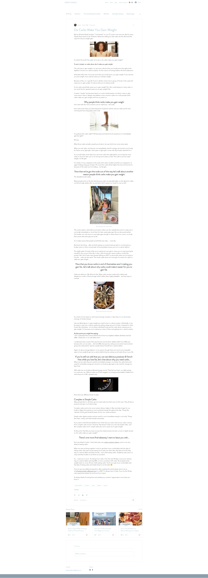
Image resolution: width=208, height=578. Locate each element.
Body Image (130, 14)
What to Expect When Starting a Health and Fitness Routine (77, 529)
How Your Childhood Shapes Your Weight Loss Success (102, 529)
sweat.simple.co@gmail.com (73, 570)
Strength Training (117, 14)
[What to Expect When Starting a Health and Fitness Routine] (77, 518)
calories (99, 485)
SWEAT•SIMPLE (71, 2)
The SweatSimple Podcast (92, 14)
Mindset (106, 14)
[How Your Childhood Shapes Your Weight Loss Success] (104, 518)
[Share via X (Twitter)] (79, 495)
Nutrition (77, 14)
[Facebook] (132, 2)
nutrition (87, 485)
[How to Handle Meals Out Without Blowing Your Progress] (130, 518)
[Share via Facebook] (75, 495)
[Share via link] (87, 495)
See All (140, 509)
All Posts (68, 14)
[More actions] (133, 25)
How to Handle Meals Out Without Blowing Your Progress (130, 529)
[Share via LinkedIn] (83, 495)
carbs (93, 485)
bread (105, 485)
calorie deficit (78, 485)
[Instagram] (129, 2)
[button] (140, 14)
